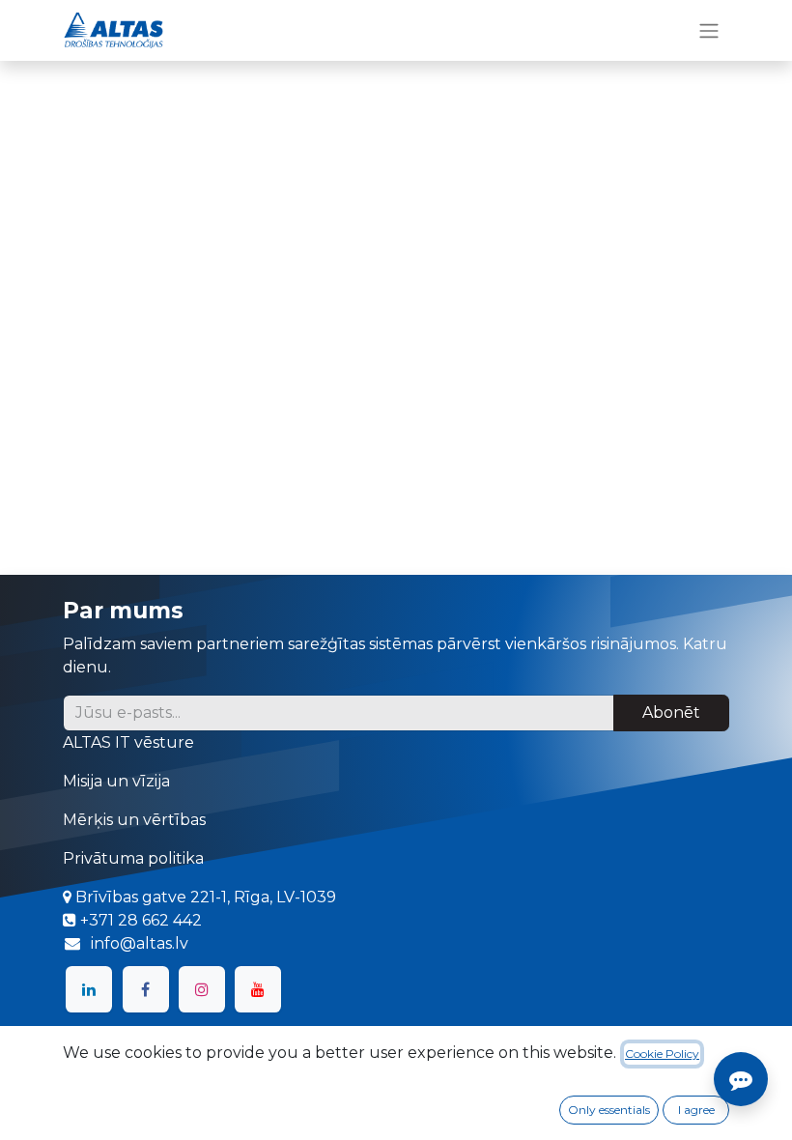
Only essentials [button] (609, 1109)
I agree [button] (696, 1109)
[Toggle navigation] (709, 30)
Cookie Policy (662, 1053)
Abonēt (671, 712)
